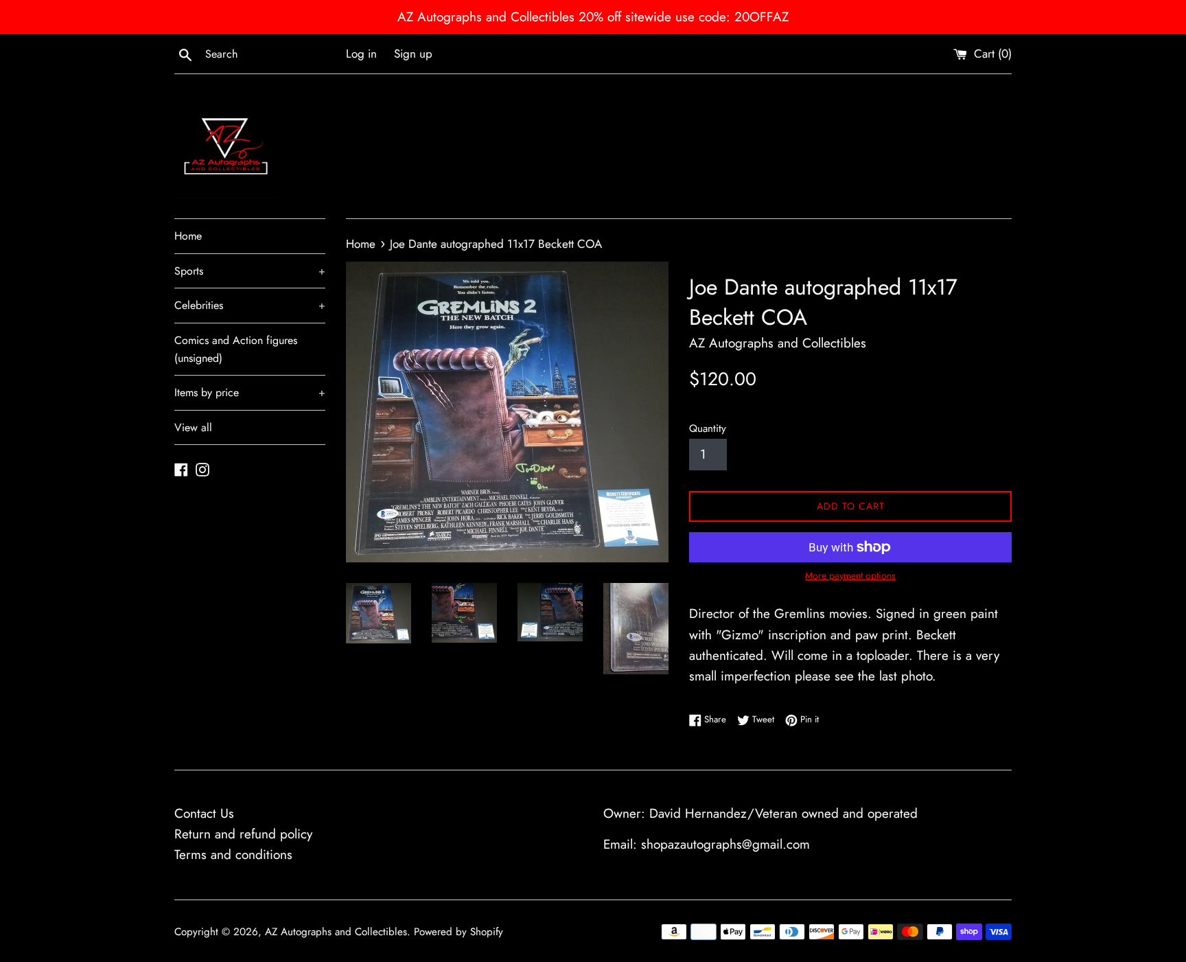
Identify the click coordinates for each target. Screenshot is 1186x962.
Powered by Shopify (458, 931)
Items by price (249, 392)
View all (193, 427)
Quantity (707, 428)
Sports (249, 271)
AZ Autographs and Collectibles (336, 931)
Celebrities (249, 305)
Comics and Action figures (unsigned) (235, 349)
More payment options (850, 575)
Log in (361, 53)
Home (188, 236)
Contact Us (204, 813)
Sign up (413, 53)
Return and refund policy (243, 834)
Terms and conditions (233, 854)
